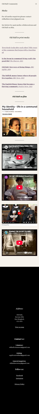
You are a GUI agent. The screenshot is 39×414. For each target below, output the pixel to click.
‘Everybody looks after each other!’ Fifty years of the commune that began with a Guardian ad (19, 50)
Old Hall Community (10, 4)
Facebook (19, 375)
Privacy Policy (19, 384)
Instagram (19, 378)
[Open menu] (36, 4)
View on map (19, 327)
